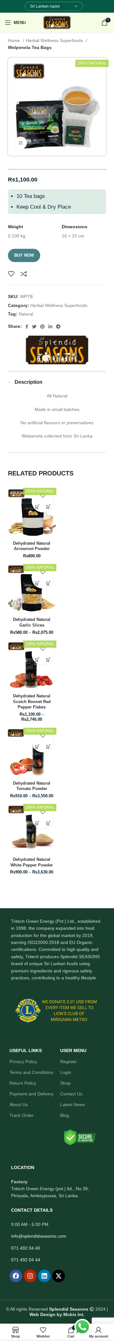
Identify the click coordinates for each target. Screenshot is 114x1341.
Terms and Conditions (31, 1072)
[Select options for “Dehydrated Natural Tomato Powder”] (37, 746)
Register (68, 1061)
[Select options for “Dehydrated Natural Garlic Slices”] (37, 583)
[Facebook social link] (26, 326)
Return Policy (23, 1083)
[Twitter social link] (34, 326)
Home (14, 40)
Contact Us (71, 1093)
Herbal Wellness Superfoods (55, 40)
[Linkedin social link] (50, 326)
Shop (65, 1083)
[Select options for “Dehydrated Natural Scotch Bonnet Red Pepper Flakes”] (37, 659)
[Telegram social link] (58, 326)
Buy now (24, 255)
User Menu (73, 1050)
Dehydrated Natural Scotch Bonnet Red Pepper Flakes (32, 701)
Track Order (22, 1115)
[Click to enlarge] (20, 143)
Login (65, 1072)
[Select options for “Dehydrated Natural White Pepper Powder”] (37, 823)
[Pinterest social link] (42, 326)
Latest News (72, 1104)
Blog (64, 1115)
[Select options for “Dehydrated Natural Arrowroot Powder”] (37, 506)
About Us (19, 1104)
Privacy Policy (23, 1061)
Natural (26, 313)
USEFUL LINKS (26, 1050)
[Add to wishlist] (11, 274)
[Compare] (24, 274)
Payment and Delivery (32, 1093)
